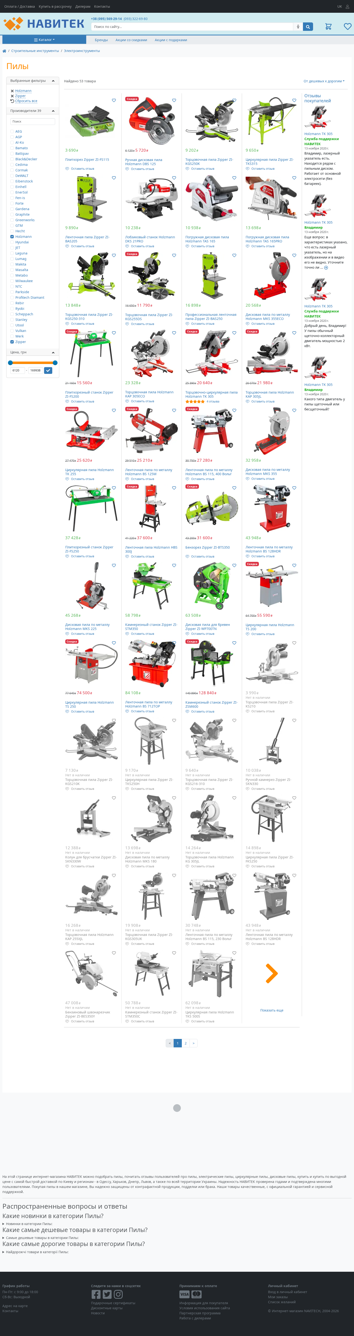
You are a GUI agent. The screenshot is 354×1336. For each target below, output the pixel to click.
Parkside (22, 292)
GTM (19, 225)
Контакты (102, 6)
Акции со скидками (131, 40)
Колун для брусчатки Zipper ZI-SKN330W (91, 859)
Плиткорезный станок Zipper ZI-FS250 (89, 549)
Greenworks (25, 220)
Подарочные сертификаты (113, 1303)
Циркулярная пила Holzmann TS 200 (270, 627)
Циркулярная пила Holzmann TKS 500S (209, 1014)
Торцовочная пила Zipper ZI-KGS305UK (149, 936)
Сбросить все (26, 100)
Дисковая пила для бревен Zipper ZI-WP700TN (207, 626)
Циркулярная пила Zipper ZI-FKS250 (270, 859)
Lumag (20, 258)
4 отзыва (213, 401)
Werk (19, 336)
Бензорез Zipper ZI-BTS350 (207, 547)
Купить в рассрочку (55, 6)
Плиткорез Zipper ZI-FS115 (87, 159)
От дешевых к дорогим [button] (323, 81)
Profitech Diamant (29, 297)
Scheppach (24, 314)
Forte (19, 203)
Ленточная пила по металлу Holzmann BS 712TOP (148, 704)
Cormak (21, 170)
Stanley (21, 319)
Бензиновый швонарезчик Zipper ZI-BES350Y (87, 1014)
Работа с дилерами (195, 1318)
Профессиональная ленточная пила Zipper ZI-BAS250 (210, 316)
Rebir (19, 303)
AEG (18, 131)
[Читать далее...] (326, 267)
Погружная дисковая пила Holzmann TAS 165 (207, 239)
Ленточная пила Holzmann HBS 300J (151, 549)
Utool (19, 325)
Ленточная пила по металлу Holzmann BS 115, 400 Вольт (208, 471)
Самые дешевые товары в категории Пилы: (42, 1237)
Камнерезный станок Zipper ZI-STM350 (151, 626)
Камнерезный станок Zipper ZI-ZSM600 (211, 704)
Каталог (45, 39)
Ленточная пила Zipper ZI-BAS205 (87, 239)
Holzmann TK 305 (318, 133)
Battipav (22, 153)
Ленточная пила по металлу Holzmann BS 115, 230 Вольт (208, 936)
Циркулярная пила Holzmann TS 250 (89, 704)
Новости (98, 1313)
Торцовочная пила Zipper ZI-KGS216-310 (209, 781)
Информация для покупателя (203, 1303)
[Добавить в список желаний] (114, 100)
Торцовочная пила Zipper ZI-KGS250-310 (89, 316)
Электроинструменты (82, 50)
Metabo (21, 275)
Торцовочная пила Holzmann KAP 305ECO (149, 394)
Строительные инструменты (35, 50)
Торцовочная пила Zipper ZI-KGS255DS (149, 316)
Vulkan (20, 330)
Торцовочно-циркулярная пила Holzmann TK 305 (211, 394)
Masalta (21, 269)
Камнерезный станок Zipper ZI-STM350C (151, 1014)
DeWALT (21, 175)
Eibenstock (24, 181)
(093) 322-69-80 (136, 19)
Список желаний (282, 1302)
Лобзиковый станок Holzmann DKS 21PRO (150, 239)
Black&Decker (26, 159)
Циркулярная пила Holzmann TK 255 (89, 471)
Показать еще (271, 1010)
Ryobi (19, 308)
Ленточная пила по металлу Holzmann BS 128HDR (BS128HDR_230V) (269, 938)
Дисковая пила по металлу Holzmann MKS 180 (147, 859)
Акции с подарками (171, 40)
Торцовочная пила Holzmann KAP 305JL (270, 394)
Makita (20, 264)
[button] (328, 26)
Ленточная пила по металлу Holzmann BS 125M (148, 471)
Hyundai (22, 242)
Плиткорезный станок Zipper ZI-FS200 (89, 394)
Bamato (21, 148)
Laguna (21, 253)
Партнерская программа (200, 1313)
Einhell (20, 186)
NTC (18, 286)
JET (17, 247)
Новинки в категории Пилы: (29, 1223)
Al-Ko (19, 142)
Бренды (101, 40)
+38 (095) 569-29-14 (106, 19)
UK (339, 6)
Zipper (20, 95)
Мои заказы (278, 1297)
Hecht (20, 231)
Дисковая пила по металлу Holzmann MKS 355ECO (268, 316)
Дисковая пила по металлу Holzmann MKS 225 (87, 626)
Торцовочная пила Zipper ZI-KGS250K (209, 161)
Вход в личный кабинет (287, 1292)
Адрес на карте (15, 1306)
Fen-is (20, 197)
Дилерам (82, 6)
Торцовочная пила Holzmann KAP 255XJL (89, 936)
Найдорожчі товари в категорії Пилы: (37, 1252)
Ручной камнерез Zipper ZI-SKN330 (268, 781)
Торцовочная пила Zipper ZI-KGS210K (89, 781)
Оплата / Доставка (19, 6)
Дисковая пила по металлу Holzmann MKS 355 (268, 471)
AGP (18, 137)
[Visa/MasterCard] (221, 1294)
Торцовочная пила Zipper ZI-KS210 (270, 704)
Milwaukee (24, 281)
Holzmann (23, 90)
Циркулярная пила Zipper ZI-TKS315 (270, 161)
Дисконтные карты (107, 1308)
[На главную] (4, 50)
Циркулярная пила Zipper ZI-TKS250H (149, 781)
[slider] (10, 362)
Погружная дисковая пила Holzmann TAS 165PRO (267, 239)
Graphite (22, 214)
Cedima (21, 164)
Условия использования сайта (204, 1308)
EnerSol (21, 192)
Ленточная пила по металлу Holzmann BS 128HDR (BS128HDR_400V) (269, 551)
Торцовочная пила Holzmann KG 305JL (209, 859)
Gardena (22, 209)
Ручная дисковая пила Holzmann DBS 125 (143, 161)
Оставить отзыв (82, 169)
